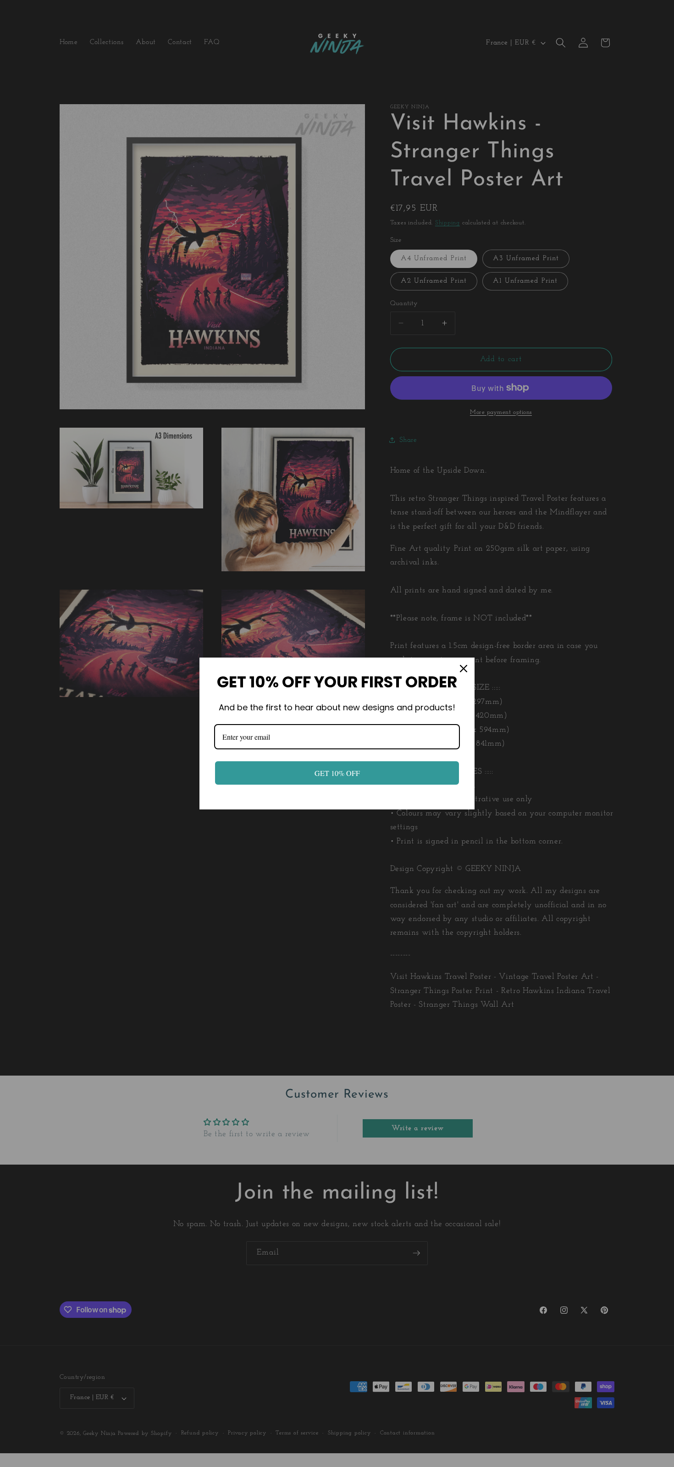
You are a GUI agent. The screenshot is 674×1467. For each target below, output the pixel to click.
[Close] (464, 669)
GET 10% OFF (337, 773)
